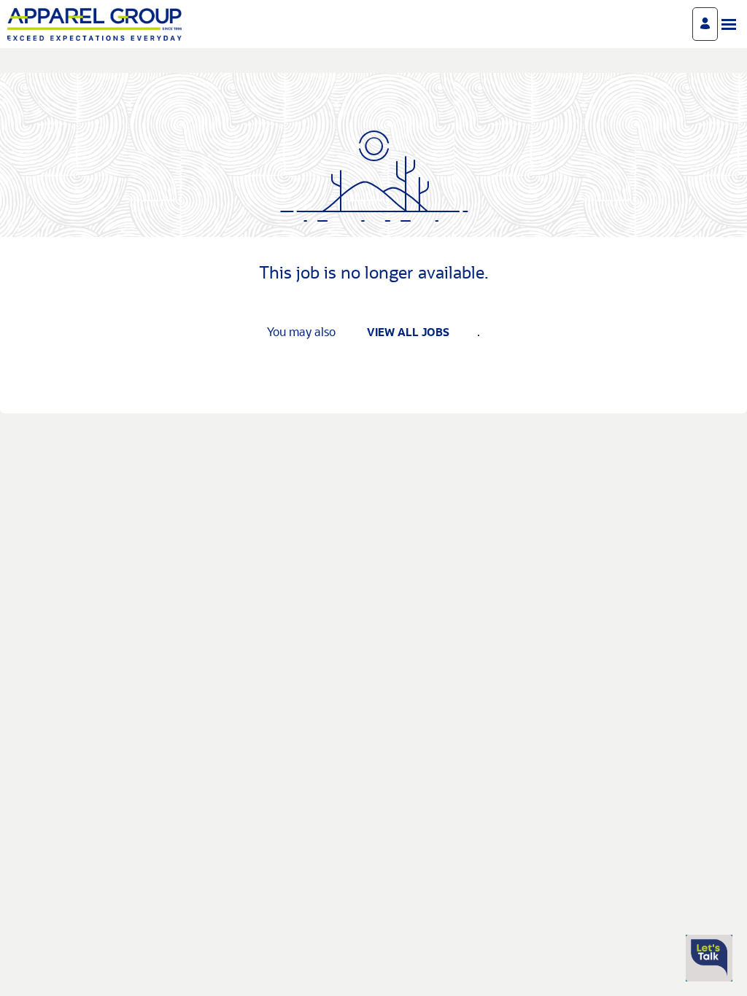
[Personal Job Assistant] (709, 958)
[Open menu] (729, 24)
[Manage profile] (705, 24)
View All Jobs (408, 333)
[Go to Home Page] (94, 24)
